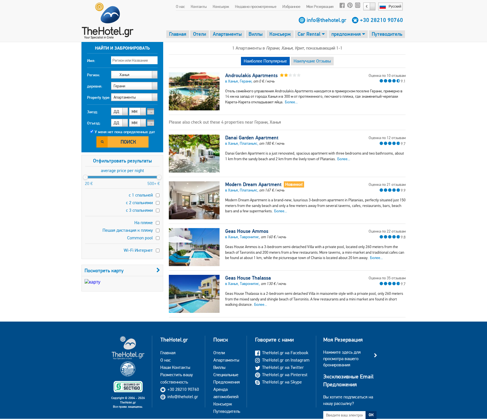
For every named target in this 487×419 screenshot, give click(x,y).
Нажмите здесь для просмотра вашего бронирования (342, 358)
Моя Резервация (320, 6)
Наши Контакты (175, 367)
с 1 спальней (141, 195)
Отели (199, 34)
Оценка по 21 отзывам (387, 184)
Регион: (93, 74)
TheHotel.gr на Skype (282, 382)
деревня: (94, 86)
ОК (371, 414)
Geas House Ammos (246, 231)
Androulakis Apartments (251, 75)
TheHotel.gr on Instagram (285, 360)
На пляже (143, 222)
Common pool (140, 237)
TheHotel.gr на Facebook (285, 352)
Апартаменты (227, 34)
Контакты (199, 6)
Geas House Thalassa (248, 278)
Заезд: (92, 111)
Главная (177, 34)
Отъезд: (94, 123)
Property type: (98, 97)
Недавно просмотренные (255, 6)
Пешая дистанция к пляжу (128, 230)
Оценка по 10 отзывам (387, 75)
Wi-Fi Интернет (138, 250)
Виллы (256, 34)
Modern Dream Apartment (253, 184)
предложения (346, 34)
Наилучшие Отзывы (312, 61)
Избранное (291, 6)
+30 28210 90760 (381, 20)
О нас (180, 6)
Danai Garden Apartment (251, 138)
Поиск (128, 142)
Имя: (91, 60)
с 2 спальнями (139, 202)
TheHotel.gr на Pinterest (284, 374)
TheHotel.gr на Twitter (283, 367)
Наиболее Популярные (265, 61)
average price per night (122, 170)
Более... (291, 101)
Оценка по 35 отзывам (387, 277)
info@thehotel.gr (326, 20)
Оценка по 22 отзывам (387, 231)
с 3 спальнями (139, 210)
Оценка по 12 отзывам (387, 137)
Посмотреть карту (104, 270)
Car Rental (310, 34)
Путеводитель (387, 34)
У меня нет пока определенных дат (125, 131)
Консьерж (221, 6)
